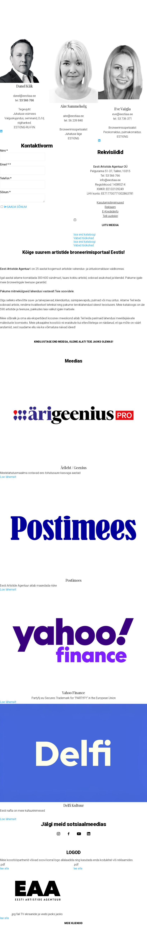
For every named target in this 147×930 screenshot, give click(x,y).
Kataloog (43, 28)
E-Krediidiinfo (110, 211)
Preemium (119, 28)
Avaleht (26, 28)
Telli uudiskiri (110, 216)
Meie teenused (68, 28)
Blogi (89, 28)
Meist (101, 28)
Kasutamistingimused (110, 202)
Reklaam (110, 207)
